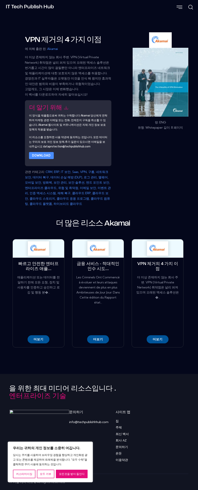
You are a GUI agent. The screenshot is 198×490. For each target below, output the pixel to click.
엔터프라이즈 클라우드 (41, 188)
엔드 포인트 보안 (97, 182)
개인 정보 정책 (55, 142)
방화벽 (47, 182)
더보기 (39, 339)
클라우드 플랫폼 (41, 204)
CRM (49, 172)
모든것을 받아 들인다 (71, 474)
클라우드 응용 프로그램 (73, 198)
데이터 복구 (41, 177)
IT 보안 (66, 172)
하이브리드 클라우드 (68, 204)
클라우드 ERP (81, 193)
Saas (75, 172)
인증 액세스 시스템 (43, 193)
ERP (56, 172)
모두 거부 (45, 474)
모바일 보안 (33, 182)
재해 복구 (64, 193)
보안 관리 (60, 182)
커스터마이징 (24, 474)
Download (41, 155)
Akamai (52, 49)
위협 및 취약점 (68, 188)
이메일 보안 (88, 188)
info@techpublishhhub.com (88, 422)
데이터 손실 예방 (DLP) (66, 177)
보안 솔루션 (76, 182)
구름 (91, 172)
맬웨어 (103, 177)
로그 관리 (90, 177)
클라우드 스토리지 (42, 198)
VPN (83, 172)
